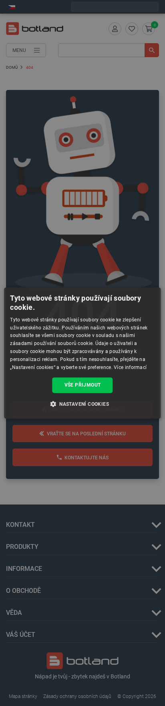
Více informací (130, 367)
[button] (82, 404)
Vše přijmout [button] (82, 385)
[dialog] (82, 353)
